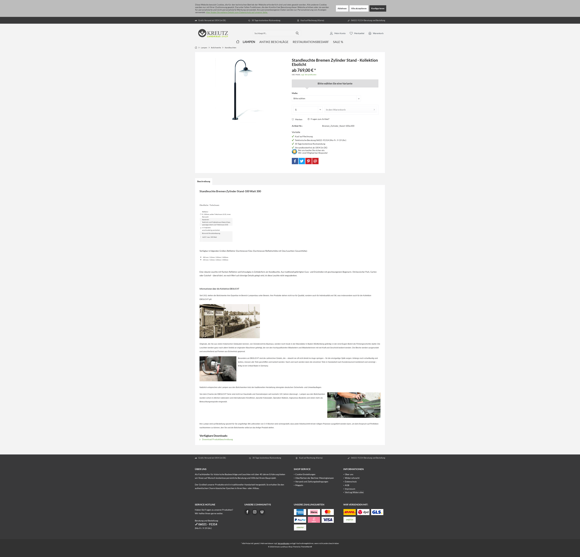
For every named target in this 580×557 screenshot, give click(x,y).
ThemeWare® (306, 547)
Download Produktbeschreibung (217, 439)
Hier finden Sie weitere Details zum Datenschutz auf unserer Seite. (237, 12)
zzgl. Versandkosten (308, 74)
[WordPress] (262, 512)
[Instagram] (255, 512)
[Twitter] (302, 161)
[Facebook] (295, 161)
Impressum (350, 488)
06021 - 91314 (207, 524)
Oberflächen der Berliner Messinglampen (314, 478)
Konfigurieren (377, 8)
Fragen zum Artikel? (319, 119)
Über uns (349, 474)
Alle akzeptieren (359, 8)
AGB (347, 485)
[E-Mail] (315, 161)
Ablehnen (342, 8)
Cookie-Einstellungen (305, 474)
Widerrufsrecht (352, 478)
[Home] (238, 42)
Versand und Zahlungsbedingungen (311, 481)
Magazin (299, 485)
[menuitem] (376, 33)
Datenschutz (351, 481)
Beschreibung (203, 181)
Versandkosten (283, 543)
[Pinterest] (308, 161)
